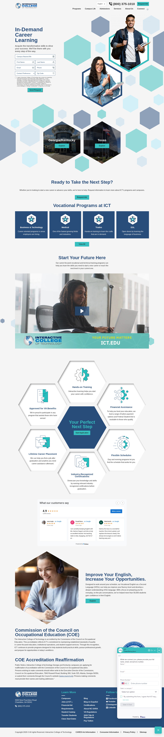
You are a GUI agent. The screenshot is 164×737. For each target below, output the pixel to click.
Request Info (143, 4)
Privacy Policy (129, 732)
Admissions (105, 9)
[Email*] (33, 67)
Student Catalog (68, 712)
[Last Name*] (53, 62)
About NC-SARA (91, 709)
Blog (86, 698)
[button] (82, 311)
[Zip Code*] (53, 73)
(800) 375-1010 (124, 4)
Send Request (35, 90)
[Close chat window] (158, 730)
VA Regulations (90, 712)
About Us (129, 9)
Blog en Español (91, 702)
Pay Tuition (88, 721)
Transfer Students (69, 715)
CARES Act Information (85, 732)
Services (117, 9)
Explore (62, 146)
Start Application (82, 433)
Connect (140, 9)
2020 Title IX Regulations (89, 716)
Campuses (66, 698)
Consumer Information (109, 732)
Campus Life (90, 9)
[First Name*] (33, 62)
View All (82, 244)
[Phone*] (53, 67)
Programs (77, 9)
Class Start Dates (68, 719)
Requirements (67, 709)
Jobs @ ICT (66, 702)
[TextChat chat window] (139, 683)
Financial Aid (66, 705)
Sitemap (143, 732)
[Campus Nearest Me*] (53, 56)
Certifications (89, 705)
